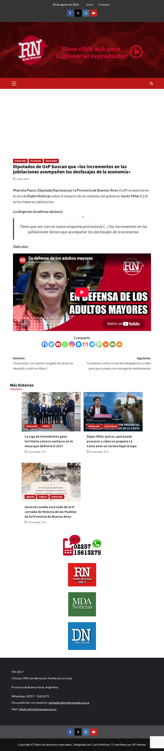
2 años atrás (22, 178)
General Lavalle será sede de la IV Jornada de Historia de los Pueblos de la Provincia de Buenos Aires (51, 512)
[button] (14, 83)
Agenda (30, 497)
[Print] (106, 344)
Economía (35, 161)
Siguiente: (119, 363)
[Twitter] (51, 344)
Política (46, 426)
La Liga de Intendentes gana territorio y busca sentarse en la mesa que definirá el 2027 (49, 441)
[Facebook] (45, 344)
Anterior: (43, 363)
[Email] (113, 344)
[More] (119, 344)
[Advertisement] (82, 119)
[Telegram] (92, 344)
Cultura (43, 497)
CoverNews (119, 744)
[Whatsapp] (65, 344)
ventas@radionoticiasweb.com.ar (69, 702)
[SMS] (99, 344)
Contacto (104, 4)
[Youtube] (58, 344)
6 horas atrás (34, 452)
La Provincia (110, 426)
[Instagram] (72, 344)
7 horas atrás (34, 522)
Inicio (89, 4)
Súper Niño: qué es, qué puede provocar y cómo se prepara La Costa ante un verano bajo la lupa (112, 441)
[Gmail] (85, 344)
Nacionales (51, 161)
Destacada (20, 161)
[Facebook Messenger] (79, 344)
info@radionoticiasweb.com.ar (38, 709)
